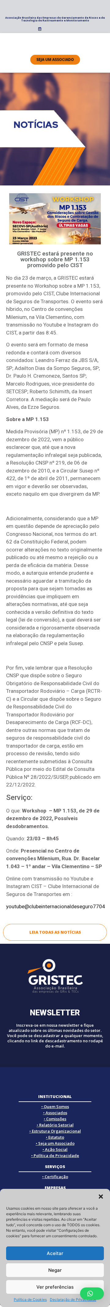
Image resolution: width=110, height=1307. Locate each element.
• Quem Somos (55, 1106)
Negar (55, 1270)
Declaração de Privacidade (73, 1299)
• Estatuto (55, 1137)
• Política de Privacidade (55, 1155)
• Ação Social (55, 1149)
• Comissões (55, 1119)
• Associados (55, 1112)
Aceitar (55, 1253)
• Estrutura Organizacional (55, 1131)
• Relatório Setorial (55, 1125)
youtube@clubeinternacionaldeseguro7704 (55, 906)
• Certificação (55, 1176)
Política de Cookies (30, 1299)
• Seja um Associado (55, 1143)
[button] (101, 1196)
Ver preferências (55, 1287)
